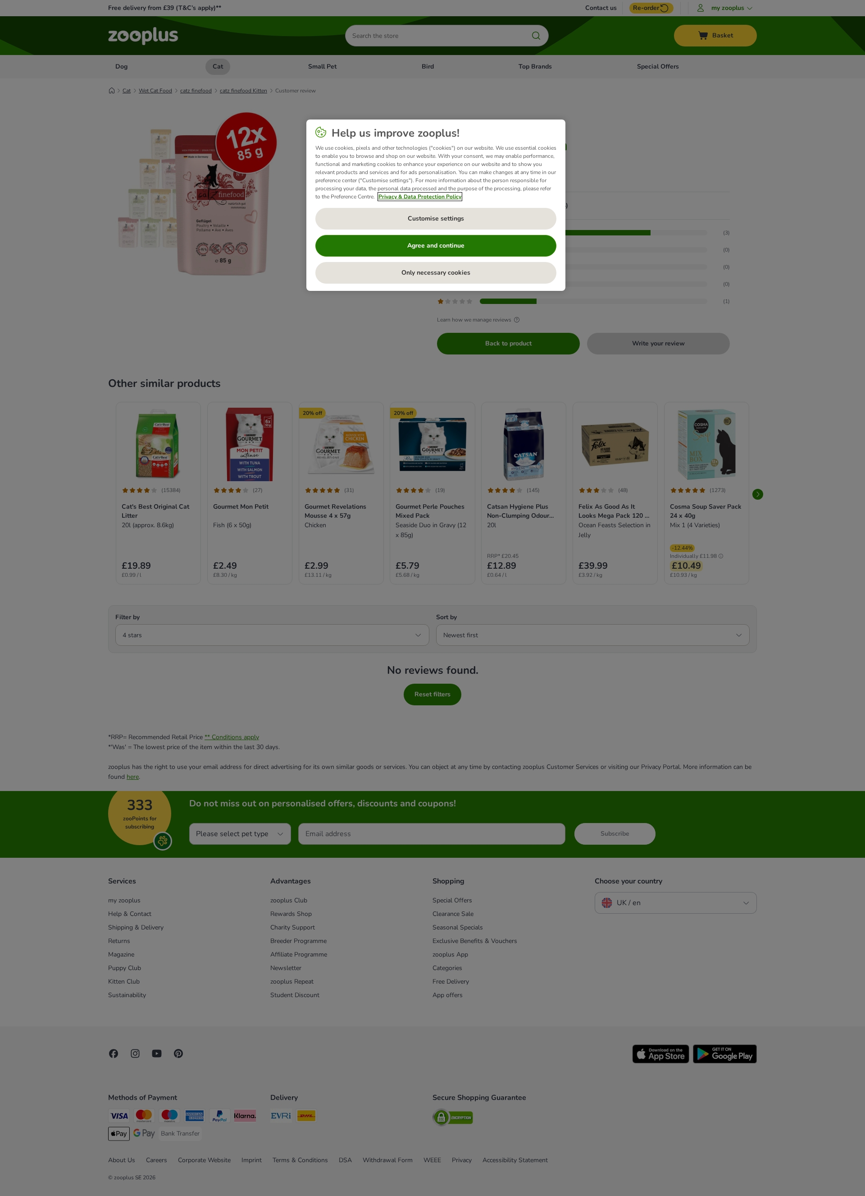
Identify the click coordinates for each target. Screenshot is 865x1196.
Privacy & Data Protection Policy (419, 196)
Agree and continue (435, 245)
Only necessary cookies (435, 272)
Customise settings (436, 218)
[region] (435, 205)
